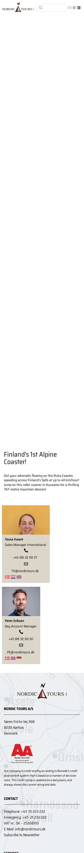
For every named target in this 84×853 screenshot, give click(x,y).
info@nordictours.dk (30, 829)
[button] (78, 7)
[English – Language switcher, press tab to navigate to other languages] (74, 7)
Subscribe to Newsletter (21, 835)
